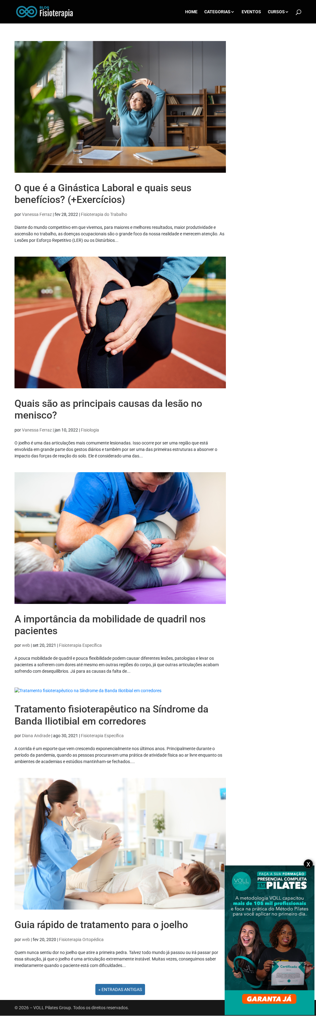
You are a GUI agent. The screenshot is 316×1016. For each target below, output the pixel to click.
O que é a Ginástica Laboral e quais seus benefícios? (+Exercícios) (103, 193)
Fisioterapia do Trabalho (104, 214)
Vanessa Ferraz (37, 214)
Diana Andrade (36, 735)
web (26, 645)
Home (191, 12)
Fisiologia (90, 429)
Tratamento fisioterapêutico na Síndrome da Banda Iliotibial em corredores (111, 715)
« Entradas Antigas (120, 989)
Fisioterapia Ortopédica (81, 939)
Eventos (251, 12)
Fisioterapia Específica (80, 645)
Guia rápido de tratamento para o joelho (101, 925)
